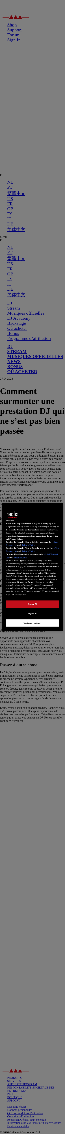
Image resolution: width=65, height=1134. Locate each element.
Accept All (33, 604)
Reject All (32, 613)
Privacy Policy (28, 545)
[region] (32, 567)
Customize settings (32, 623)
